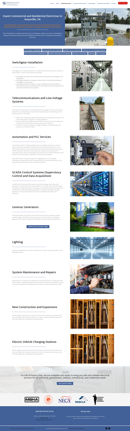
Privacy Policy (30, 428)
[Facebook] (106, 428)
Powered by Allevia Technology (76, 428)
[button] (123, 3)
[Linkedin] (109, 428)
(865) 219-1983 (44, 418)
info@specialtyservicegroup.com (44, 419)
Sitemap (23, 428)
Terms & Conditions (15, 428)
